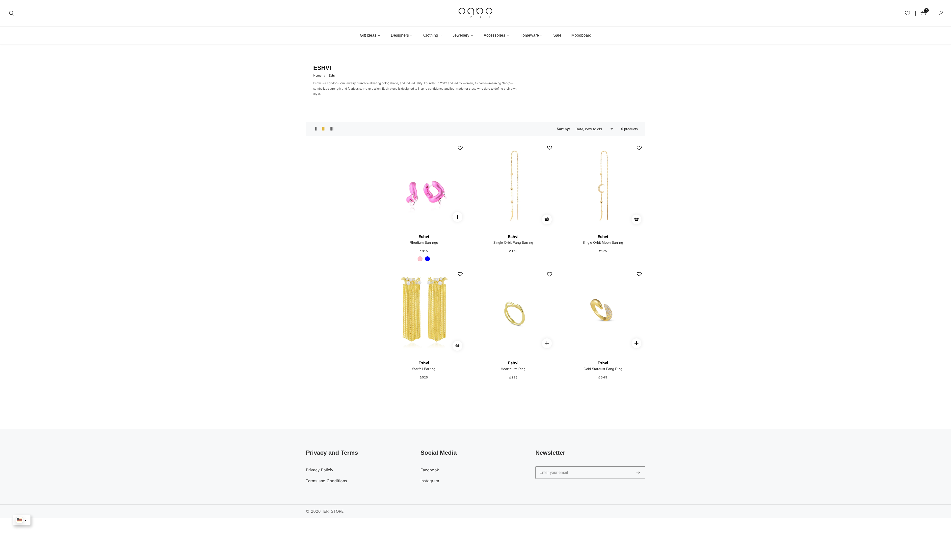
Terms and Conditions (326, 480)
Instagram (430, 480)
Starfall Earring (423, 369)
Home (317, 75)
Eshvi (332, 75)
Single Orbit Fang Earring (513, 242)
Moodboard (581, 35)
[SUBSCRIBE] (638, 472)
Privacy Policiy (319, 469)
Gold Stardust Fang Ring (602, 369)
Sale (557, 35)
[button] (368, 35)
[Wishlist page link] (907, 13)
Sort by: (563, 129)
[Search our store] (11, 13)
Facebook (430, 469)
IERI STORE (333, 511)
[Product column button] (316, 129)
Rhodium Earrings (424, 242)
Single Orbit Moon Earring (602, 242)
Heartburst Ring (513, 369)
